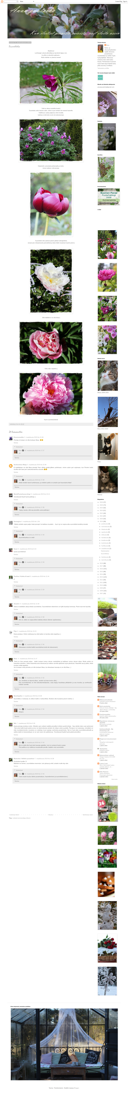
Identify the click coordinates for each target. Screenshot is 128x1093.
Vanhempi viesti (88, 815)
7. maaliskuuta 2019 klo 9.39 (26, 723)
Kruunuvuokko (19, 437)
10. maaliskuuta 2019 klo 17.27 (34, 450)
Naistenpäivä (105, 551)
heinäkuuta (105, 537)
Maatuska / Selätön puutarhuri (24, 758)
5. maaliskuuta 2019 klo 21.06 (34, 437)
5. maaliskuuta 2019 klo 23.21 (40, 494)
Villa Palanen (104, 772)
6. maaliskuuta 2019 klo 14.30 (29, 604)
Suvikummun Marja (20, 464)
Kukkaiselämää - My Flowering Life (106, 729)
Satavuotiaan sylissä (107, 755)
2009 (101, 588)
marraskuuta (105, 526)
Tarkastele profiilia (103, 68)
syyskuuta (104, 532)
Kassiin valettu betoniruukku (108, 716)
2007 (101, 593)
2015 (101, 571)
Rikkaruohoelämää (106, 700)
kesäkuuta (104, 540)
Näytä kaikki (115, 779)
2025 (101, 505)
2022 (101, 513)
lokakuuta (104, 529)
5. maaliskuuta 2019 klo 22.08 (36, 464)
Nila (15, 723)
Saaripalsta (103, 749)
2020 (101, 518)
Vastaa (16, 443)
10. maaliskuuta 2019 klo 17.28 (34, 480)
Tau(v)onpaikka (105, 714)
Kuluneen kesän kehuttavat (107, 701)
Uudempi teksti (14, 815)
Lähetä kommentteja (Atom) (21, 818)
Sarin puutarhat (105, 706)
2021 (101, 516)
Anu (20, 450)
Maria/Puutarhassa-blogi (22, 494)
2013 (101, 577)
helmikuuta (105, 557)
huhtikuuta (104, 546)
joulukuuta (104, 524)
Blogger (76, 1088)
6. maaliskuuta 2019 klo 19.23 (26, 631)
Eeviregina (17, 521)
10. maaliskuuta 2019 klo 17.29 (34, 535)
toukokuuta (105, 543)
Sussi (16, 549)
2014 (101, 574)
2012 (101, 580)
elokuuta (104, 535)
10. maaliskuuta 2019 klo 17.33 (34, 742)
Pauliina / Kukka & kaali (22, 576)
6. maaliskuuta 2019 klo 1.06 (31, 521)
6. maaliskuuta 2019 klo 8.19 (27, 549)
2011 (101, 582)
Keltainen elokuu (104, 750)
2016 (101, 569)
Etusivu (50, 815)
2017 (101, 566)
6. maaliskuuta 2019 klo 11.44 (39, 576)
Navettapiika (18, 696)
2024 (101, 508)
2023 (101, 510)
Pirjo (15, 631)
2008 (101, 591)
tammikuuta (105, 560)
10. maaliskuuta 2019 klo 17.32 (34, 678)
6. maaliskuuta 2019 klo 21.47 (27, 658)
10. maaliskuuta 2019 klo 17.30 (34, 617)
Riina (16, 658)
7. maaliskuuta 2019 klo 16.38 (44, 758)
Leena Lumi (104, 763)
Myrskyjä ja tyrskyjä (105, 724)
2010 (101, 585)
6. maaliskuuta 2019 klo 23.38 (32, 696)
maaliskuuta (105, 548)
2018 (101, 563)
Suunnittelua (105, 553)
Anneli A (17, 604)
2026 (101, 502)
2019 (101, 521)
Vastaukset (19, 447)
